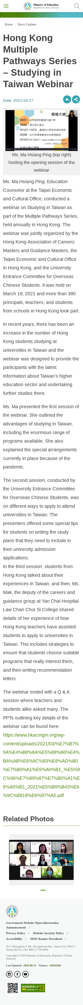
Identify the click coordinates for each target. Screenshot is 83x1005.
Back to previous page (67, 99)
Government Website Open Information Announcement (32, 925)
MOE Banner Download (46, 938)
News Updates (27, 24)
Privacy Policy (15, 933)
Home (8, 24)
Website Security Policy (48, 933)
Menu (6, 6)
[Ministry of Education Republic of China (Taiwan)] (41, 6)
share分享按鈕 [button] (76, 99)
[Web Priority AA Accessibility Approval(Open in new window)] (33, 988)
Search (77, 6)
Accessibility (14, 938)
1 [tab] (43, 891)
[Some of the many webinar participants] (41, 860)
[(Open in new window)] (9, 974)
